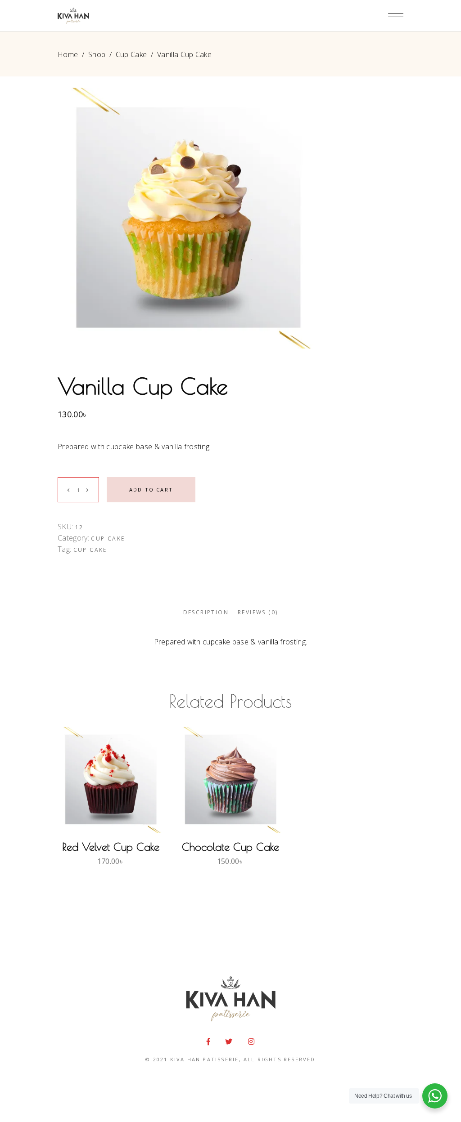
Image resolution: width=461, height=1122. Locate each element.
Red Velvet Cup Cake (110, 846)
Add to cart (151, 489)
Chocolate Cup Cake (230, 846)
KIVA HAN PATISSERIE (204, 1059)
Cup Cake (131, 54)
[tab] (206, 612)
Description (206, 612)
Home (68, 54)
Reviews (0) (258, 612)
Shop (96, 54)
